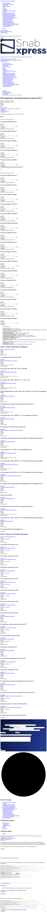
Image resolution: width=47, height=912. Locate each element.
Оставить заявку (3, 32)
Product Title (2, 908)
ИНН (1, 728)
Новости (5, 8)
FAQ (4, 7)
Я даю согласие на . (14, 749)
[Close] (0, 172)
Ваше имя (2, 725)
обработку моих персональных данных (18, 749)
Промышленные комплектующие (10, 17)
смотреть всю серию (4, 110)
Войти (4, 28)
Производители (6, 823)
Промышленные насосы (8, 19)
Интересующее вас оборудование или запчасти (10, 736)
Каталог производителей (8, 4)
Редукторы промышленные (8, 22)
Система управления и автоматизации (11, 24)
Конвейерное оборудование (9, 14)
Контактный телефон (4, 726)
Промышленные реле (7, 20)
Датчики (5, 11)
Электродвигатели (7, 26)
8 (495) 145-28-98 (11, 838)
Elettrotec (24, 347)
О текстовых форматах (5, 742)
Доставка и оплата (7, 825)
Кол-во (1, 126)
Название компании (4, 730)
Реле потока (5, 93)
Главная (4, 90)
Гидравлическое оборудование (9, 10)
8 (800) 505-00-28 (4, 30)
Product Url (2, 907)
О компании (5, 5)
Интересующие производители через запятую (10, 733)
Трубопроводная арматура (8, 25)
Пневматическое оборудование (9, 15)
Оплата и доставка (7, 6)
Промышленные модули (8, 18)
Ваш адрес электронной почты (6, 727)
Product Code (3, 905)
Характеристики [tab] (6, 326)
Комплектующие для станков (9, 13)
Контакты (5, 9)
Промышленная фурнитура (8, 16)
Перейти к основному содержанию (7, 1)
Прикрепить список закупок (6, 731)
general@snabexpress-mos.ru (6, 31)
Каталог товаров (6, 3)
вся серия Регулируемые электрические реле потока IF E (11, 167)
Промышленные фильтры (8, 21)
